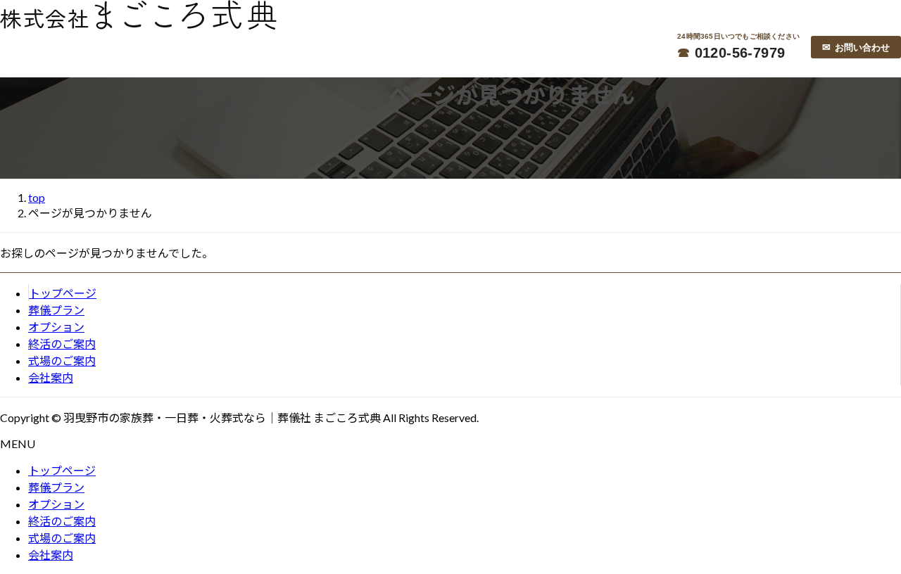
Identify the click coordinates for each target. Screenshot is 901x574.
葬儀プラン (56, 310)
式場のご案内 (62, 360)
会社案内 (50, 377)
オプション (56, 326)
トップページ (62, 293)
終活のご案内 (62, 343)
